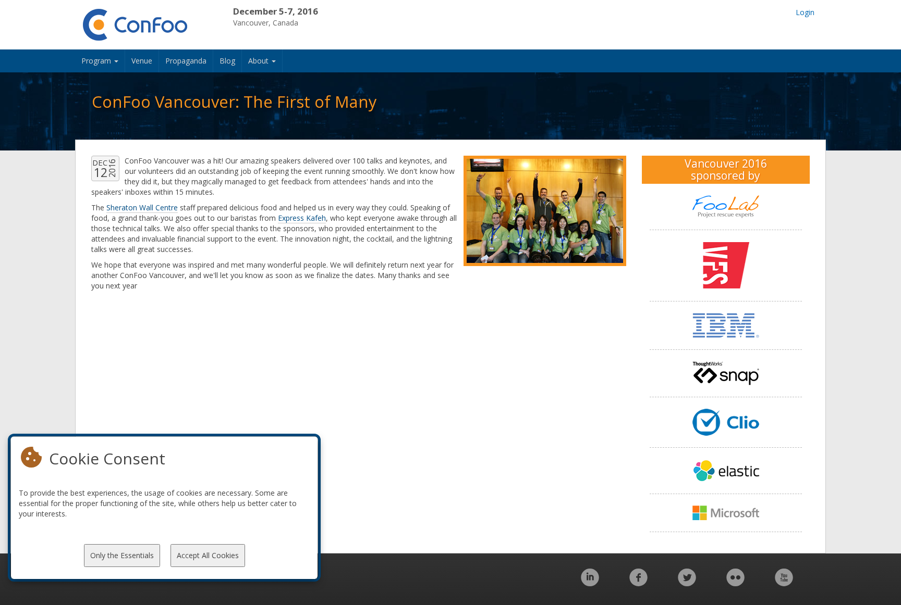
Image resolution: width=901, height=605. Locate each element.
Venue (141, 61)
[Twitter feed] (687, 583)
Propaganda (185, 61)
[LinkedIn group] (590, 583)
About (259, 61)
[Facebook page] (638, 583)
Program (97, 61)
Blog (227, 61)
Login (805, 12)
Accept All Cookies (208, 555)
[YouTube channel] (784, 583)
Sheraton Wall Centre (142, 207)
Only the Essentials (122, 555)
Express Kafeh (302, 218)
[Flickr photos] (735, 583)
